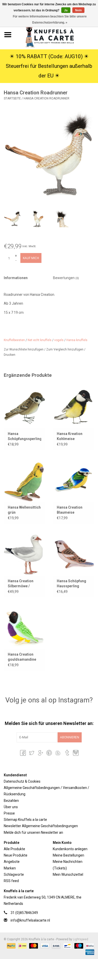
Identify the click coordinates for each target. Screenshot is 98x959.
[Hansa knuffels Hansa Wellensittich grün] (24, 480)
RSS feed (11, 881)
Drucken (9, 355)
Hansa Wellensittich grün (24, 509)
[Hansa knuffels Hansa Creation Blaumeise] (73, 480)
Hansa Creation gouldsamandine (22, 656)
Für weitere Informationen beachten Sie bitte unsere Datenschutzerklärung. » (50, 19)
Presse (9, 813)
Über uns (11, 807)
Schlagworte (14, 874)
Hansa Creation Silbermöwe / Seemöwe (20, 584)
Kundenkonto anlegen (70, 849)
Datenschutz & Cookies (22, 781)
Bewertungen (66, 278)
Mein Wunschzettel (68, 874)
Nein (78, 10)
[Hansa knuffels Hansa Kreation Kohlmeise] (73, 406)
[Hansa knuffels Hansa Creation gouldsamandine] (24, 627)
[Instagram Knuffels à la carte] (75, 753)
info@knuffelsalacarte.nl (30, 920)
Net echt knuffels (40, 340)
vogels (59, 340)
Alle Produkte (14, 849)
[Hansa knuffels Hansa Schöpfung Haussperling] (73, 553)
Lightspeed (80, 939)
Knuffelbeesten (14, 340)
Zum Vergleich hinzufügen (65, 349)
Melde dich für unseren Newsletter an (33, 832)
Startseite (12, 98)
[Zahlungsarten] (10, 945)
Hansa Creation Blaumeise (69, 509)
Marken (10, 868)
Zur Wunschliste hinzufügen (24, 349)
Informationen (16, 278)
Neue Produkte (15, 855)
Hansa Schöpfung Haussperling (71, 583)
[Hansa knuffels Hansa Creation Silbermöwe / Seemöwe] (24, 553)
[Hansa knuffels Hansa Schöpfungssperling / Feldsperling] (24, 406)
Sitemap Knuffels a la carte (25, 820)
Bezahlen (11, 801)
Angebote (12, 862)
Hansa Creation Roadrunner (46, 98)
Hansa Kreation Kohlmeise (69, 436)
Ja (66, 10)
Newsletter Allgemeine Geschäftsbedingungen (41, 826)
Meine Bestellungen (68, 855)
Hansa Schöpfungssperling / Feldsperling (24, 436)
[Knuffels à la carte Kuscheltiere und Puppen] (56, 34)
